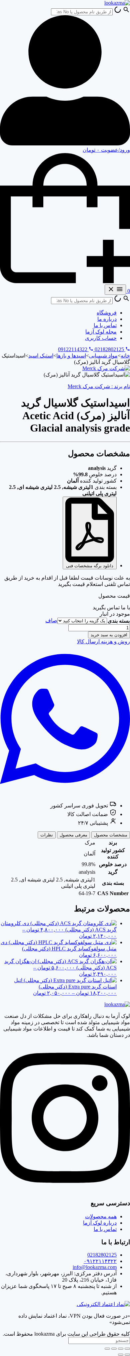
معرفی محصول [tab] (73, 834)
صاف (51, 620)
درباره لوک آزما (100, 1223)
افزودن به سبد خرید (109, 634)
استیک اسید (40, 356)
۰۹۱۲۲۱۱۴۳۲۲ (100, 1261)
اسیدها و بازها (71, 356)
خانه (125, 356)
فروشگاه (107, 312)
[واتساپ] (65, 791)
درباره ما (107, 319)
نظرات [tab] (46, 834)
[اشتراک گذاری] (114, 1349)
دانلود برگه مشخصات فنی (89, 565)
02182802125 (102, 1255)
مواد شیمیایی (103, 356)
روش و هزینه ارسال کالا (103, 641)
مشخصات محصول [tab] (110, 834)
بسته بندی (119, 621)
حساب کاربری (101, 338)
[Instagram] (65, 1190)
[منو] (115, 289)
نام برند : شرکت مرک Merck (99, 386)
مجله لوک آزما (101, 331)
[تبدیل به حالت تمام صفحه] (120, 1349)
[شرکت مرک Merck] (106, 368)
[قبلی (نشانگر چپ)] (127, 1355)
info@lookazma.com (95, 1267)
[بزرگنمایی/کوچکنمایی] (127, 1349)
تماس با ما (105, 325)
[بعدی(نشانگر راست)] (120, 1355)
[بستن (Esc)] (107, 1349)
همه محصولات (101, 1216)
